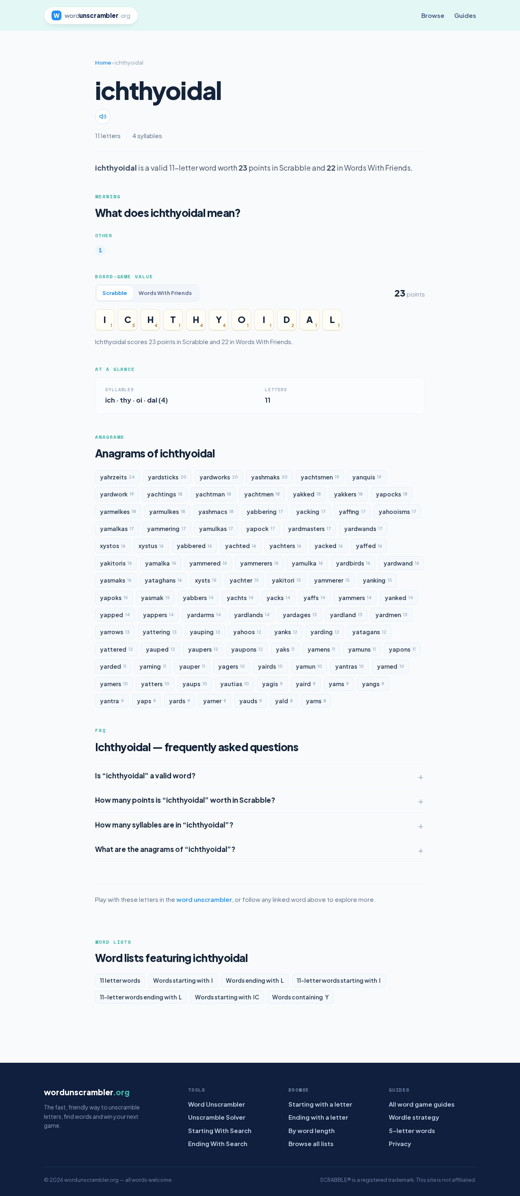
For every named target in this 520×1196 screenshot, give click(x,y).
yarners (114, 683)
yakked (307, 494)
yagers (231, 666)
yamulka (307, 563)
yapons (402, 649)
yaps (146, 700)
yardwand (401, 563)
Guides (465, 15)
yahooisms (397, 511)
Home (103, 62)
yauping (205, 631)
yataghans (163, 580)
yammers (355, 597)
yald (284, 700)
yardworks (218, 477)
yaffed (369, 545)
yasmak (155, 597)
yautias (234, 683)
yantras (349, 666)
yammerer (332, 580)
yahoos (247, 631)
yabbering (265, 511)
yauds (250, 700)
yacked (328, 545)
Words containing (300, 997)
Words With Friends (165, 293)
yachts (240, 597)
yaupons (247, 649)
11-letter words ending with (141, 997)
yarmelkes (118, 511)
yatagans (369, 631)
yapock (260, 528)
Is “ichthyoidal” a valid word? (145, 775)
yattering (160, 631)
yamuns (362, 649)
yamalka (160, 563)
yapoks (114, 597)
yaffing (352, 511)
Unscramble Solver (216, 1117)
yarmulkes (167, 511)
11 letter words (120, 980)
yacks (278, 597)
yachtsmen (320, 477)
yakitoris (116, 563)
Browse (432, 15)
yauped (160, 649)
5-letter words (412, 1130)
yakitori (286, 580)
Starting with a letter (320, 1104)
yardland (346, 614)
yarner (214, 700)
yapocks (391, 494)
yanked (399, 597)
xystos (113, 545)
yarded (113, 666)
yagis (272, 683)
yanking (377, 580)
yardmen (391, 614)
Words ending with (255, 980)
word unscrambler (204, 899)
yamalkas (117, 528)
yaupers (203, 649)
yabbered (194, 545)
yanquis (366, 477)
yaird (306, 683)
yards (179, 700)
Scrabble (114, 293)
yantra (112, 700)
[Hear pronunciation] (102, 116)
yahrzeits (117, 477)
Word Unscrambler (216, 1104)
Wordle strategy (414, 1117)
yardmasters (309, 528)
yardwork (117, 494)
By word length (311, 1130)
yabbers (198, 597)
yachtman (213, 494)
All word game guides (422, 1104)
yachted (240, 545)
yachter (244, 580)
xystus (151, 545)
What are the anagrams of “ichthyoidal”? (165, 849)
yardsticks (167, 477)
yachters (285, 545)
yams (339, 683)
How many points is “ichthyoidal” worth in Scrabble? (185, 799)
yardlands (252, 614)
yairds (270, 666)
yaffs (314, 597)
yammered (208, 563)
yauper (192, 666)
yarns (316, 700)
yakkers (348, 494)
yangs (373, 683)
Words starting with (183, 980)
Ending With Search (217, 1143)
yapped (115, 614)
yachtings (164, 494)
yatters (155, 683)
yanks (285, 631)
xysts (206, 580)
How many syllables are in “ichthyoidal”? (164, 824)
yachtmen (262, 494)
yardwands (363, 528)
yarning (152, 666)
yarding (324, 631)
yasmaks (116, 580)
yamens (321, 649)
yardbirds (353, 563)
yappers (158, 614)
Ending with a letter (318, 1117)
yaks (285, 649)
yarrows (115, 631)
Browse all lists (311, 1143)
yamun (309, 666)
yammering (166, 528)
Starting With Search (219, 1130)
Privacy (400, 1143)
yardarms (204, 614)
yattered (116, 649)
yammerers (259, 563)
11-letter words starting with (339, 980)
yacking (311, 511)
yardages (300, 614)
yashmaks (269, 477)
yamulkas (216, 528)
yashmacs (216, 511)
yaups (194, 683)
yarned (390, 666)
